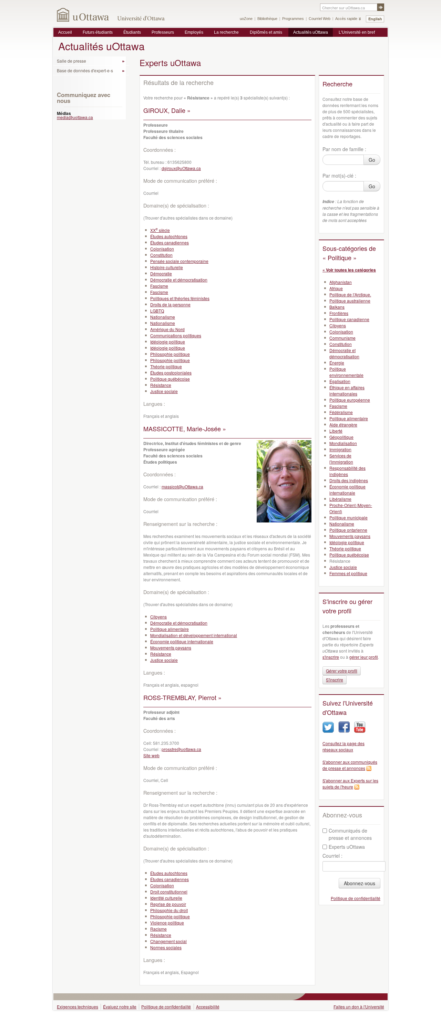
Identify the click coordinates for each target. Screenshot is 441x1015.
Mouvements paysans (170, 648)
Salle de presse (71, 61)
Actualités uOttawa (310, 32)
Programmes (293, 19)
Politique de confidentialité (355, 898)
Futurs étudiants (98, 32)
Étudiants (132, 32)
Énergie (336, 363)
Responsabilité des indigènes (347, 471)
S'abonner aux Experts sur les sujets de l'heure (350, 784)
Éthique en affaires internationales (347, 390)
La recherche (226, 32)
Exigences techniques (77, 1006)
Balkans (337, 307)
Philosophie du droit (169, 910)
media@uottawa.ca (75, 117)
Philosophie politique (170, 354)
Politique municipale (348, 517)
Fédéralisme (341, 412)
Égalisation (339, 381)
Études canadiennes (169, 242)
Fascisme (159, 286)
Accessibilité (207, 1006)
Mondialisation (343, 443)
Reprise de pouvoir (168, 904)
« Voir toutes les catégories (349, 270)
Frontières (338, 313)
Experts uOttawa (347, 846)
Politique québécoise (170, 379)
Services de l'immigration (341, 459)
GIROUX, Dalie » (167, 110)
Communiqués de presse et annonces (350, 834)
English (375, 18)
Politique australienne (349, 301)
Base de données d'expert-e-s (85, 70)
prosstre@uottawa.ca (181, 749)
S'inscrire (334, 680)
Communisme (342, 338)
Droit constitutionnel (168, 892)
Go (372, 159)
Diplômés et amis (266, 32)
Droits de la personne (170, 304)
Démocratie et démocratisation (178, 280)
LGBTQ (157, 311)
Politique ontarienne (348, 530)
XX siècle (160, 230)
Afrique (336, 288)
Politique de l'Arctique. (350, 294)
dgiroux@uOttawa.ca (181, 168)
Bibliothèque (267, 19)
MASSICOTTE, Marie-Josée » (184, 428)
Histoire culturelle (166, 267)
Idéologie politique (167, 342)
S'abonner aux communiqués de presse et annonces (349, 765)
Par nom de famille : (344, 149)
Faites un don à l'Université (359, 1006)
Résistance (160, 385)
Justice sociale (164, 391)
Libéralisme (340, 499)
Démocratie (161, 273)
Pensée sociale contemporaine (179, 261)
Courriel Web (319, 19)
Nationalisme (162, 317)
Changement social (168, 941)
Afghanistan (340, 282)
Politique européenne (349, 400)
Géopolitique (341, 437)
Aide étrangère (343, 424)
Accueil (65, 32)
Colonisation (162, 249)
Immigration (340, 449)
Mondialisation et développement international (193, 635)
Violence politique (167, 923)
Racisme (158, 929)
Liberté (335, 431)
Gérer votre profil (341, 671)
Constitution (161, 255)
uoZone (246, 19)
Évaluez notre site (119, 1006)
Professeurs (163, 32)
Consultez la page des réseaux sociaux (343, 746)
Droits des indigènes (348, 480)
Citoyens (158, 617)
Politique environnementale (346, 372)
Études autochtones (168, 236)
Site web (151, 755)
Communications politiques (175, 335)
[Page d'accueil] (83, 15)
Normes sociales (166, 947)
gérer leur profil (363, 657)
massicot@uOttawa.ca (182, 486)
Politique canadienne (349, 319)
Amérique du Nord (167, 329)
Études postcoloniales (171, 373)
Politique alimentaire (169, 629)
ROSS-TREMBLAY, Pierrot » (182, 697)
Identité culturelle (166, 898)
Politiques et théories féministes (179, 298)
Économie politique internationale (181, 641)
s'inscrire (330, 657)
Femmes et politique (348, 573)
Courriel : (332, 855)
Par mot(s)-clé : (339, 175)
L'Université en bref (357, 32)
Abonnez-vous (359, 883)
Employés (194, 32)
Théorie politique (166, 366)
